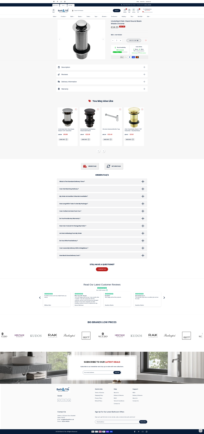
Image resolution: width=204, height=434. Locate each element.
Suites (54, 16)
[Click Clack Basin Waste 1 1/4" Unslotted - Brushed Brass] (134, 117)
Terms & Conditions (119, 401)
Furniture (63, 16)
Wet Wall (140, 16)
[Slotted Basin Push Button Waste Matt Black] (90, 117)
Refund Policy (98, 401)
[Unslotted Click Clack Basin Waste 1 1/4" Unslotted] (67, 117)
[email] (61, 1)
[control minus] (112, 40)
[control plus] (120, 40)
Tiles (132, 16)
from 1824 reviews (101, 290)
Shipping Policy (99, 395)
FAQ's (134, 392)
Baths (71, 16)
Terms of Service (99, 392)
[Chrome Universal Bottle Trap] (112, 117)
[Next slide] (103, 39)
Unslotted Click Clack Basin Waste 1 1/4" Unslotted (66, 129)
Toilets (88, 16)
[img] (102, 288)
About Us (142, 1)
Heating (124, 16)
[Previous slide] (59, 39)
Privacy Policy (98, 398)
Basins (80, 16)
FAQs (138, 1)
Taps (96, 16)
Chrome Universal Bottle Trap (111, 129)
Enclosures (114, 16)
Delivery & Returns (119, 395)
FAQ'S (115, 398)
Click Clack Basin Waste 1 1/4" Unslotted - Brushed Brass (133, 129)
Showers (104, 16)
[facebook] (53, 1)
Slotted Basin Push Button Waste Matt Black (87, 129)
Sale (148, 16)
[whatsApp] (64, 1)
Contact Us (148, 1)
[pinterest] (57, 1)
